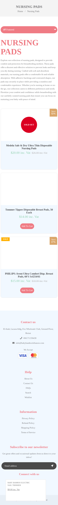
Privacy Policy (28, 418)
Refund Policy (28, 423)
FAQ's (28, 388)
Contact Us (28, 383)
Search (28, 392)
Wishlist (28, 397)
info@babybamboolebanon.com (30, 343)
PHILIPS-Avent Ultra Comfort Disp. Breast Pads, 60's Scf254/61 (29, 275)
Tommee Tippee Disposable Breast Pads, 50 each (29, 211)
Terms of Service (28, 432)
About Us (28, 378)
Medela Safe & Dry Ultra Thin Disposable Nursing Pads (29, 147)
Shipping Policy (28, 428)
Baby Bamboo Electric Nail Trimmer (19, 484)
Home (20, 11)
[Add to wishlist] (27, 162)
